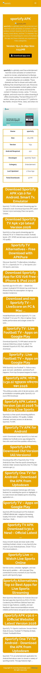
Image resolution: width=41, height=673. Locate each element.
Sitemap (34, 668)
